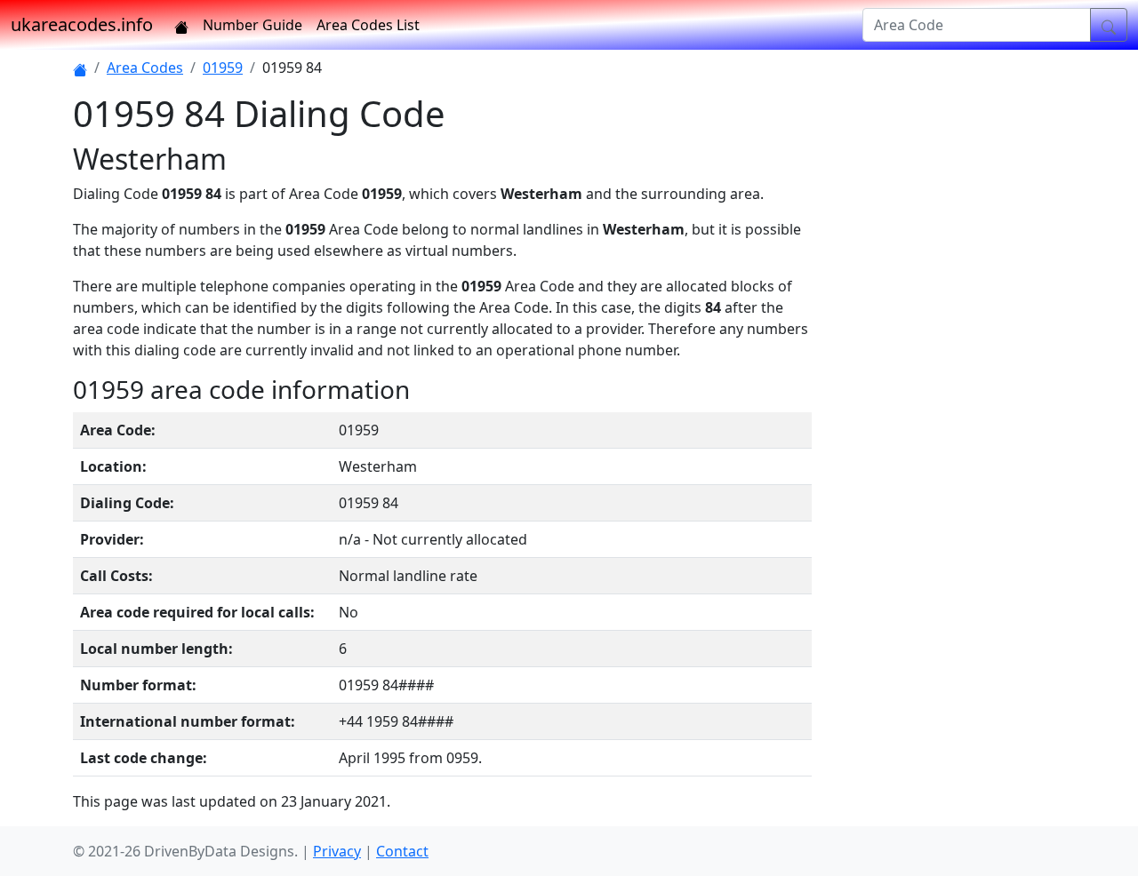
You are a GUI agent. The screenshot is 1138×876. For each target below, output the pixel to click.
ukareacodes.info (82, 24)
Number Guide (252, 25)
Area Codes (145, 67)
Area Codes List (368, 25)
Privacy (337, 851)
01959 (223, 67)
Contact (402, 851)
